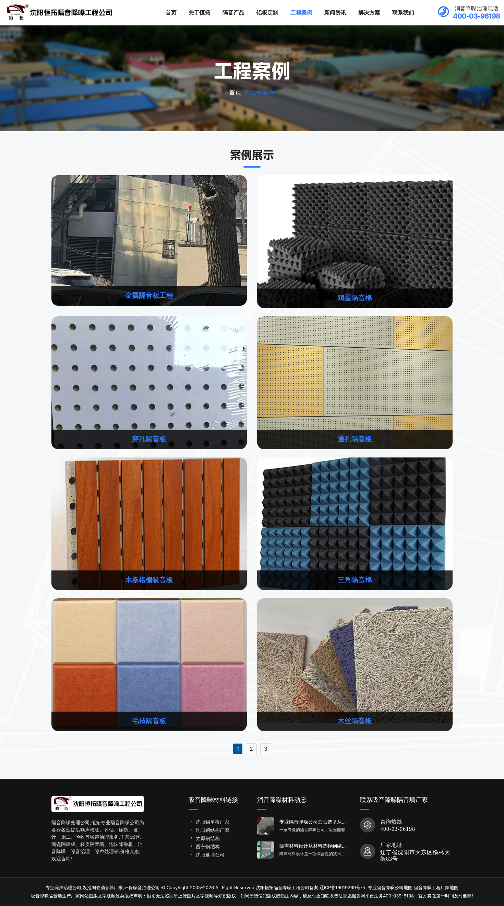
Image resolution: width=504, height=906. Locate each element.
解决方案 (369, 12)
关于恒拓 (200, 12)
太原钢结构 (208, 838)
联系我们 (403, 12)
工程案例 (301, 12)
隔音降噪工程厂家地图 (436, 887)
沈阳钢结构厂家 (212, 830)
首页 (171, 12)
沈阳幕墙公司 (210, 855)
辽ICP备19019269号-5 (342, 887)
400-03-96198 (397, 829)
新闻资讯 (335, 12)
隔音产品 (233, 12)
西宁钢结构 (208, 846)
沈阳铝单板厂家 (212, 822)
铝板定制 (267, 12)
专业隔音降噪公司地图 (390, 887)
